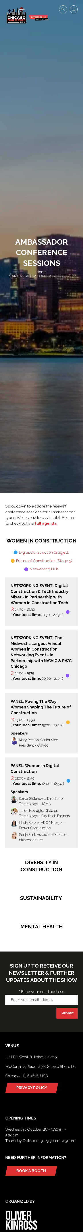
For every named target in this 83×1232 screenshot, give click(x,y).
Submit (67, 1013)
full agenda (46, 523)
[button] (63, 9)
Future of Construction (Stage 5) (44, 561)
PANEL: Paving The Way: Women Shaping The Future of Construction (41, 707)
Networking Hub (44, 569)
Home (41, 272)
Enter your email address (41, 991)
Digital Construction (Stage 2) (44, 552)
